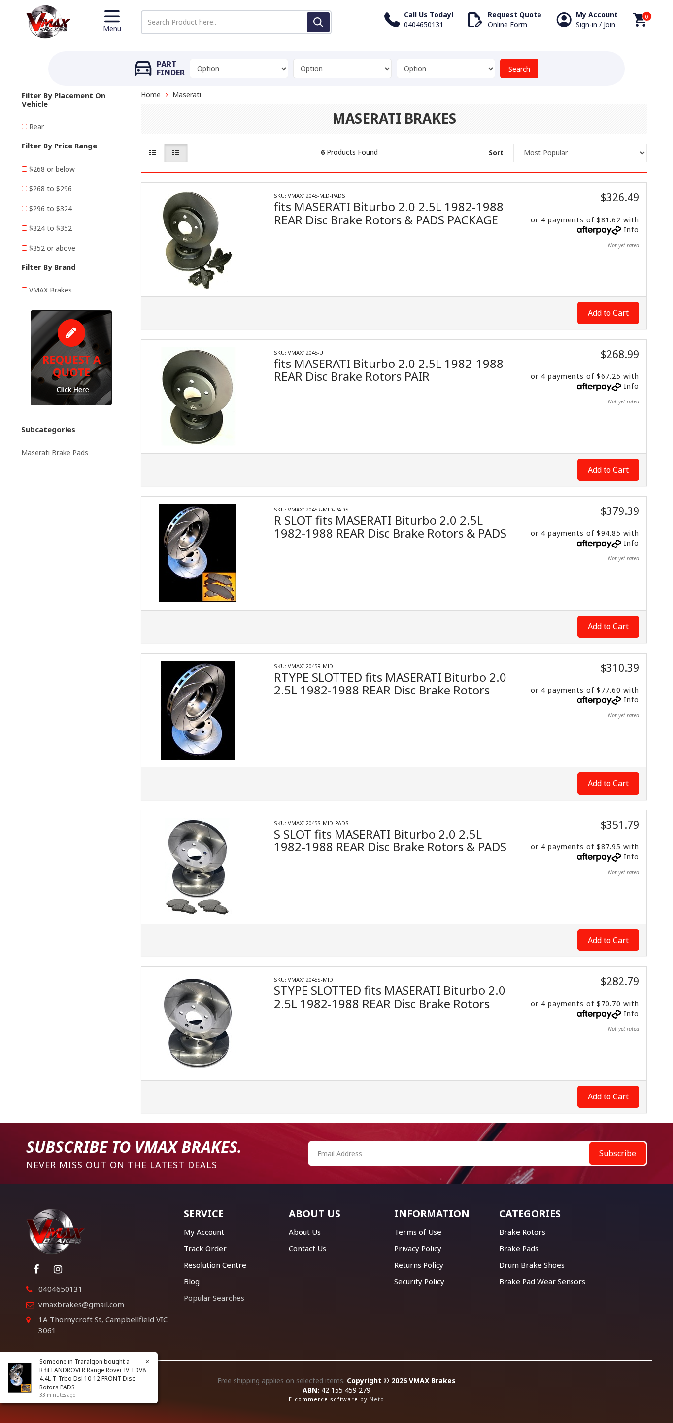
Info (631, 229)
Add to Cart (608, 312)
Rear (36, 126)
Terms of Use (417, 1232)
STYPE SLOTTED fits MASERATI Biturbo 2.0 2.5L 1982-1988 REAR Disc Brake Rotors (389, 996)
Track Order (205, 1248)
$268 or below (52, 169)
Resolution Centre (215, 1265)
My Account (204, 1232)
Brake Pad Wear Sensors (542, 1281)
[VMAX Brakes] (48, 21)
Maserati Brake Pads (54, 452)
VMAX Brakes (50, 289)
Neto (377, 1399)
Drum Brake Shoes (532, 1265)
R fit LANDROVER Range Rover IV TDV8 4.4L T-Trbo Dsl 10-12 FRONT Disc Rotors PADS (92, 1378)
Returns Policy (418, 1265)
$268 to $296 (50, 188)
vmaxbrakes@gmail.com (81, 1304)
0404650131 (60, 1289)
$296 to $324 (50, 208)
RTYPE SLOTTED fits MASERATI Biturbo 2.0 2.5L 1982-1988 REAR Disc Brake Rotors (390, 683)
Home (151, 94)
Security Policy (419, 1281)
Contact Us (307, 1248)
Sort (496, 152)
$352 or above (52, 248)
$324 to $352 (50, 228)
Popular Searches (214, 1298)
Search (519, 68)
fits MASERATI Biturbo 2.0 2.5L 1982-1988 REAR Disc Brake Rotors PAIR (389, 369)
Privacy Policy (417, 1248)
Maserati (186, 94)
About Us (305, 1232)
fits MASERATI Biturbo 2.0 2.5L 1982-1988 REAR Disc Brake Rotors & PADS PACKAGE (389, 212)
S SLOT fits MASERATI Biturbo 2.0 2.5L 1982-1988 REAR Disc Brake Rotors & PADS (390, 840)
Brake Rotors (522, 1232)
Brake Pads (518, 1248)
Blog (192, 1281)
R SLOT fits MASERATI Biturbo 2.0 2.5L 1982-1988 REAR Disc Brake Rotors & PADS (390, 526)
